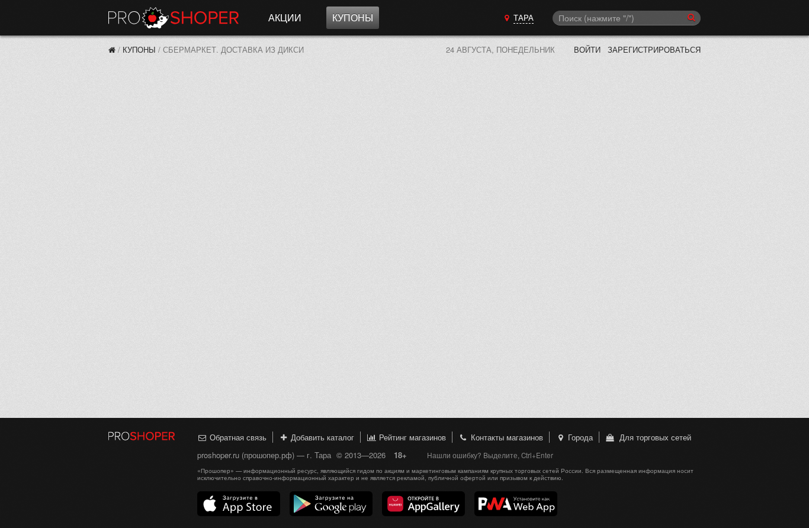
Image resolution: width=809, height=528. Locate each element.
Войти (587, 49)
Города (579, 437)
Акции (284, 17)
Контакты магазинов (505, 437)
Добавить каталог (321, 437)
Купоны (352, 17)
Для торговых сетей (653, 437)
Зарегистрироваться (654, 49)
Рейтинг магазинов (411, 437)
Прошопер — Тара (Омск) (173, 18)
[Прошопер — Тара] (111, 49)
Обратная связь (237, 437)
